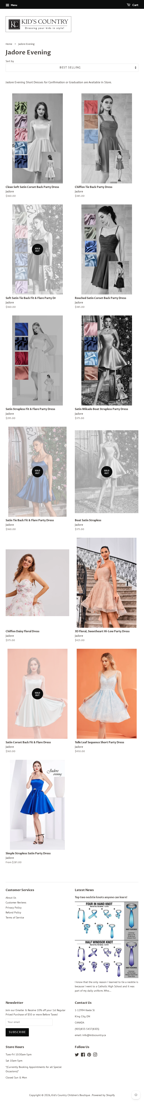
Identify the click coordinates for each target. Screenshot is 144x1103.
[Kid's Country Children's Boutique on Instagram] (95, 1055)
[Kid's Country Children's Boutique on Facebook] (83, 1055)
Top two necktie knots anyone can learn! (101, 897)
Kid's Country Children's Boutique (71, 1095)
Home (9, 44)
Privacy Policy (14, 907)
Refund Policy (13, 912)
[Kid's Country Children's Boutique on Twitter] (77, 1055)
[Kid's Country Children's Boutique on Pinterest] (89, 1055)
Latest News (84, 890)
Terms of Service (15, 917)
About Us (11, 897)
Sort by (10, 61)
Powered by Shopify (103, 1095)
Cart (135, 5)
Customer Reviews (16, 902)
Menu (13, 5)
